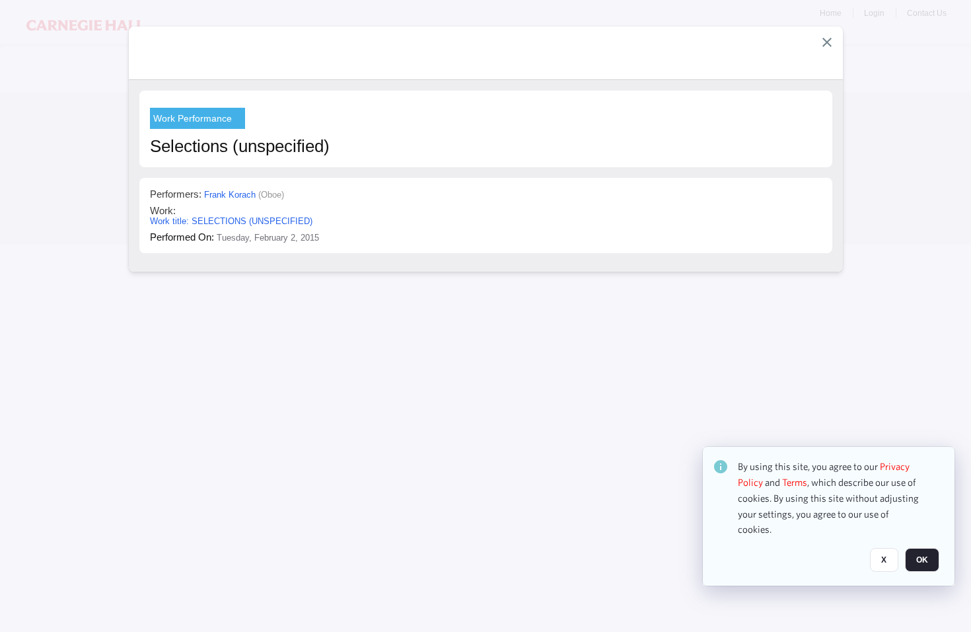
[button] (827, 42)
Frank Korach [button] (230, 195)
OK (922, 560)
